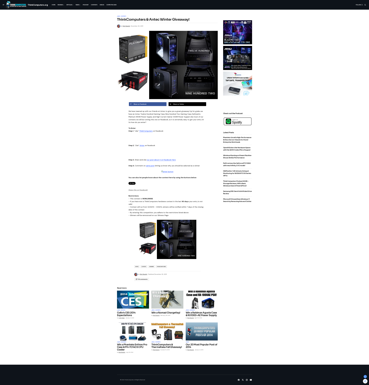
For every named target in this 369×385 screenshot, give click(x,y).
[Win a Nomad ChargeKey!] (167, 300)
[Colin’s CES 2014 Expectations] (133, 300)
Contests (123, 16)
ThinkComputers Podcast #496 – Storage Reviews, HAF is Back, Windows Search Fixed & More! (236, 183)
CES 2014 (123, 310)
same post (150, 166)
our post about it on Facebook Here (161, 160)
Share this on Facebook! (138, 190)
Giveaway (151, 266)
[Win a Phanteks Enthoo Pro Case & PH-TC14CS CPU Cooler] (133, 331)
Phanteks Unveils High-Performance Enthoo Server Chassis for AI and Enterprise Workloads (237, 139)
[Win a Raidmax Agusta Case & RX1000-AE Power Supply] (202, 300)
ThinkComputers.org (38, 4)
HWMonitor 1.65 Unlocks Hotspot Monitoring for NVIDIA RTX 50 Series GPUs (237, 173)
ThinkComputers (146, 131)
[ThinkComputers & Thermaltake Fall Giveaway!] (167, 331)
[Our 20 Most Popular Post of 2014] (202, 331)
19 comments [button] (143, 279)
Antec (142, 145)
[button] (3, 5)
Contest (144, 266)
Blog (119, 16)
